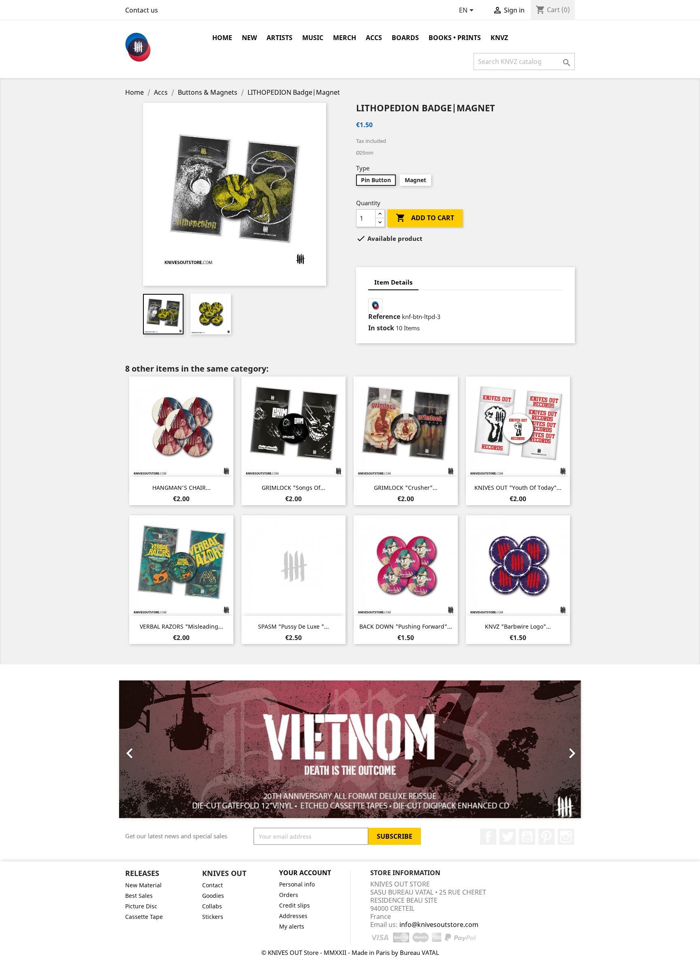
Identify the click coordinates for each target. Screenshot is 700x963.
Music (312, 37)
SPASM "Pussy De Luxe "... (293, 626)
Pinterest (546, 837)
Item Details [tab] (393, 282)
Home (222, 37)
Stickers (212, 916)
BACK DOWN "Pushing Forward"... (405, 626)
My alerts (291, 926)
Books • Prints (455, 37)
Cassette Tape (144, 916)
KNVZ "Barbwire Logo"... (518, 626)
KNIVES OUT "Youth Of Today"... (517, 487)
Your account (305, 872)
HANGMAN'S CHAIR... (181, 487)
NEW (249, 37)
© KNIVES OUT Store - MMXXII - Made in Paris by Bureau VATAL (350, 952)
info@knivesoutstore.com (438, 924)
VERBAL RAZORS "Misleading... (181, 626)
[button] (153, 749)
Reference (384, 316)
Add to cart (425, 218)
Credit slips (294, 905)
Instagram (566, 837)
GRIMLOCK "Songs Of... (293, 487)
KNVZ (499, 37)
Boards (405, 37)
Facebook (488, 837)
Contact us (141, 10)
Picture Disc (141, 906)
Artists (279, 37)
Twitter (507, 837)
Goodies (213, 895)
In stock (381, 328)
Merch (344, 37)
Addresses (293, 916)
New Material (143, 885)
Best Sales (139, 895)
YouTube (527, 837)
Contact (212, 885)
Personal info (297, 884)
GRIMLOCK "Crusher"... (406, 487)
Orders (288, 895)
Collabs (212, 906)
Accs (374, 37)
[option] (350, 749)
